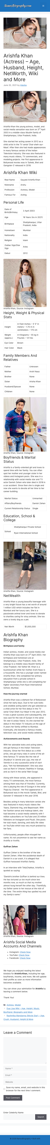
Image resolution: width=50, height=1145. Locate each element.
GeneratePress (25, 1141)
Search (41, 1117)
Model (18, 1005)
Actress (10, 1005)
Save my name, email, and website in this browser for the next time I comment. (25, 1089)
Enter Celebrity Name (13, 1112)
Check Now (25, 952)
